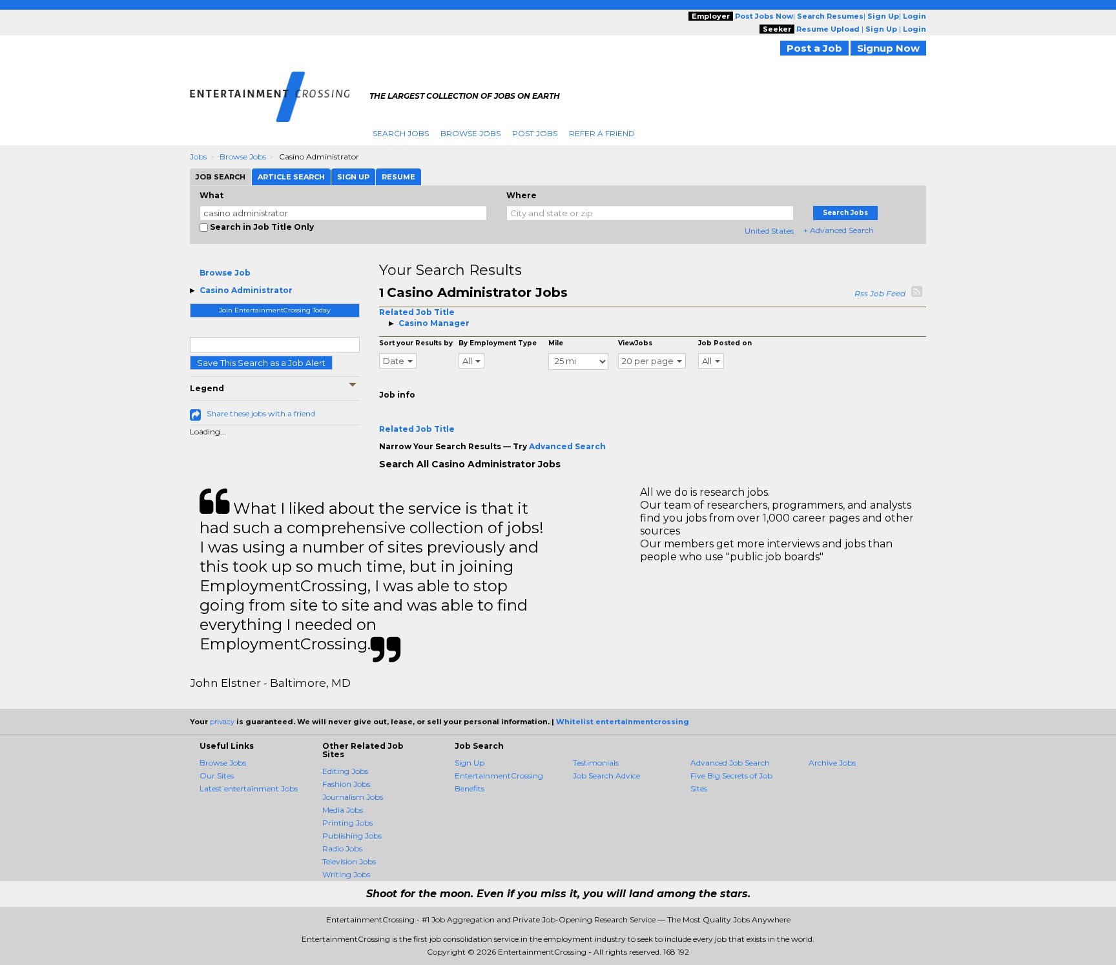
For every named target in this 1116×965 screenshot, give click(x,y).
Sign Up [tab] (353, 176)
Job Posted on (725, 343)
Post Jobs (534, 133)
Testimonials (596, 762)
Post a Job (814, 48)
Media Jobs (342, 810)
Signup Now (888, 48)
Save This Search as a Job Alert (261, 363)
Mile (555, 343)
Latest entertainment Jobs (249, 788)
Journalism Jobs (352, 797)
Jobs (198, 156)
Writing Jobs (346, 874)
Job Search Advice (606, 775)
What (211, 195)
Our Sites (217, 775)
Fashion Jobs (346, 784)
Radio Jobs (342, 848)
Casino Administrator (246, 290)
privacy (222, 721)
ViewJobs (635, 343)
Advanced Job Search (730, 762)
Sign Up (469, 762)
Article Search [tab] (291, 176)
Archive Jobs (832, 762)
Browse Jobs (470, 133)
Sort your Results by (416, 343)
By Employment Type (498, 343)
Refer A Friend (602, 133)
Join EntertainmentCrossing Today (274, 310)
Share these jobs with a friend (261, 413)
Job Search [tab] (220, 176)
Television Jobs (349, 861)
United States (769, 231)
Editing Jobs (345, 771)
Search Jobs (401, 133)
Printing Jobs (347, 823)
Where (521, 195)
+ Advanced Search (838, 230)
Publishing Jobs (352, 835)
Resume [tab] (398, 176)
